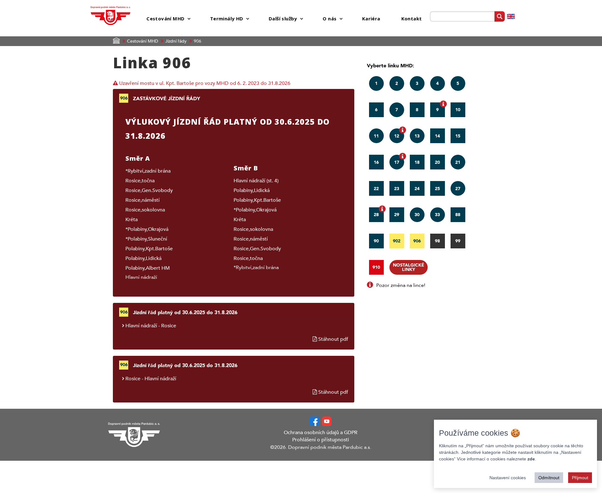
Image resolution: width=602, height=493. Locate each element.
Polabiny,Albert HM (147, 268)
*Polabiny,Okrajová (146, 229)
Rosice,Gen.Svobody (149, 190)
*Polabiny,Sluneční (146, 239)
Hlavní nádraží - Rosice (150, 325)
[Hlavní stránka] (155, 435)
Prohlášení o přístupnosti (320, 439)
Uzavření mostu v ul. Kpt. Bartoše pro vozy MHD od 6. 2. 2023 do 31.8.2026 (204, 83)
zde (531, 458)
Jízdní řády (176, 41)
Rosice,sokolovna (145, 209)
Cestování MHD (142, 41)
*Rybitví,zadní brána (148, 171)
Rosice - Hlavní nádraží (150, 378)
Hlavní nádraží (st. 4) (256, 180)
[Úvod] (111, 15)
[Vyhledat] (499, 16)
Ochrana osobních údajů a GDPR (320, 432)
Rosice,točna (140, 180)
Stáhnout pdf (332, 339)
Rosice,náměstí (142, 200)
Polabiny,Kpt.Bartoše (149, 248)
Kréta (131, 219)
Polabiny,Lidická (143, 258)
